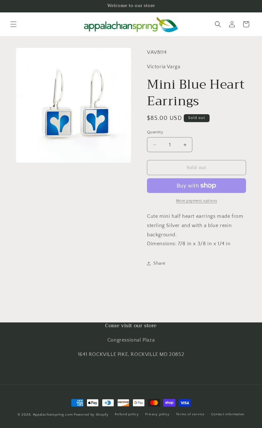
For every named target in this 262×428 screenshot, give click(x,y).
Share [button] (159, 263)
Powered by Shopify (91, 415)
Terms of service (190, 414)
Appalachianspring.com (53, 415)
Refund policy (127, 414)
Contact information (227, 414)
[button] (13, 24)
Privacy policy (157, 414)
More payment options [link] (196, 201)
